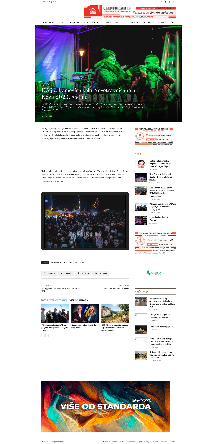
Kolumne (161, 22)
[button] (173, 22)
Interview (148, 22)
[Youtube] (174, 2)
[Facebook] (161, 2)
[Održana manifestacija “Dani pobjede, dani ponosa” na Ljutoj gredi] (55, 313)
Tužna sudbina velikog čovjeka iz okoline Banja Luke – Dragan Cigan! (160, 164)
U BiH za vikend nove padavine (115, 289)
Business (74, 22)
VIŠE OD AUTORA (79, 300)
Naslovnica (49, 22)
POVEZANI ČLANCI (57, 300)
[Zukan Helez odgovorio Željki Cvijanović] (85, 313)
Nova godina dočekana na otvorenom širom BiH (60, 290)
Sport (106, 22)
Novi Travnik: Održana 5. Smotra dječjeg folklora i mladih (160, 177)
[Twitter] (169, 2)
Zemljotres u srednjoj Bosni (161, 327)
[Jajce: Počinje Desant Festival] (141, 220)
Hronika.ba (46, 442)
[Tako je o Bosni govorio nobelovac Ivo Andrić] (141, 317)
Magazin (133, 22)
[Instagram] (165, 2)
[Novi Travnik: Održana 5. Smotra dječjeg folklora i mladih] (141, 177)
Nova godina (68, 262)
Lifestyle (119, 22)
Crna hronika (91, 22)
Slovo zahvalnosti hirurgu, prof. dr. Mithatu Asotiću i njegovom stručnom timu (161, 341)
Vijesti (61, 22)
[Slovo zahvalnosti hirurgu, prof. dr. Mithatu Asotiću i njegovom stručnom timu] (141, 342)
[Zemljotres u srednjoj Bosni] (141, 329)
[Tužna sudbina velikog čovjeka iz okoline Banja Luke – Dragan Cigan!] (141, 164)
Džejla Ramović (56, 262)
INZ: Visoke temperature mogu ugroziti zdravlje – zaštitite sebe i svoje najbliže (114, 327)
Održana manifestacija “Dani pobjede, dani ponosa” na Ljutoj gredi (54, 327)
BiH (49, 85)
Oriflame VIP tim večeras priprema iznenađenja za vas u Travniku (162, 355)
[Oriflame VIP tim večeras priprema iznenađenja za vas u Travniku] (141, 355)
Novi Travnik (79, 262)
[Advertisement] (87, 149)
